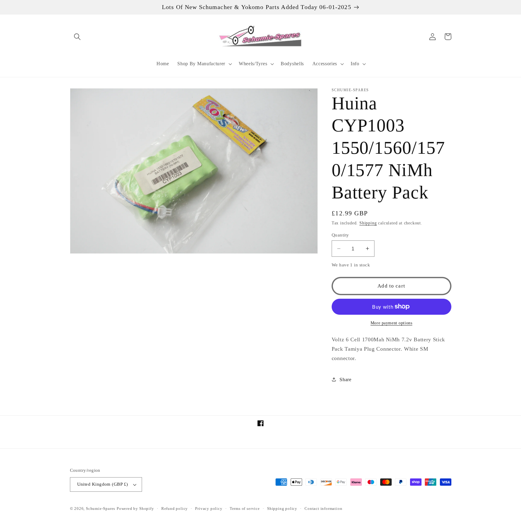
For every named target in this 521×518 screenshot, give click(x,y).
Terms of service (245, 509)
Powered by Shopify (135, 509)
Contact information (323, 509)
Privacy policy (208, 509)
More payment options (391, 323)
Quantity (340, 235)
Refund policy (174, 509)
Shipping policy (282, 509)
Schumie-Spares (100, 509)
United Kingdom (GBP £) (102, 484)
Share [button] (345, 379)
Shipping (368, 223)
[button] (77, 36)
